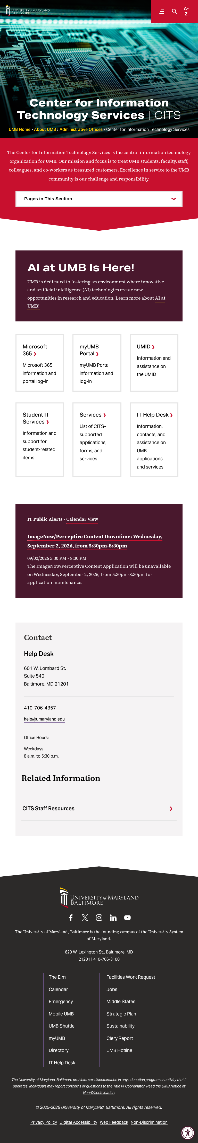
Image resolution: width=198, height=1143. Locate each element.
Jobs (111, 989)
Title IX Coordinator (129, 1086)
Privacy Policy (43, 1122)
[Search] (173, 11)
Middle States (120, 1001)
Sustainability (120, 1026)
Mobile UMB (61, 1014)
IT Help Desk (62, 1063)
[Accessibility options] (188, 1133)
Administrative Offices (81, 129)
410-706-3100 (106, 959)
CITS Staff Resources (48, 808)
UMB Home (19, 129)
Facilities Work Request (130, 977)
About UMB (45, 129)
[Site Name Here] (27, 10)
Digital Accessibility (78, 1122)
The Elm (57, 977)
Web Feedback (114, 1122)
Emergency (61, 1001)
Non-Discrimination (149, 1122)
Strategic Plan (121, 1014)
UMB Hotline (119, 1050)
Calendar (58, 989)
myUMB (57, 1038)
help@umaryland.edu (44, 719)
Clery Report (119, 1038)
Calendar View (82, 519)
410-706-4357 (40, 708)
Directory (59, 1050)
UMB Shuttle (62, 1026)
